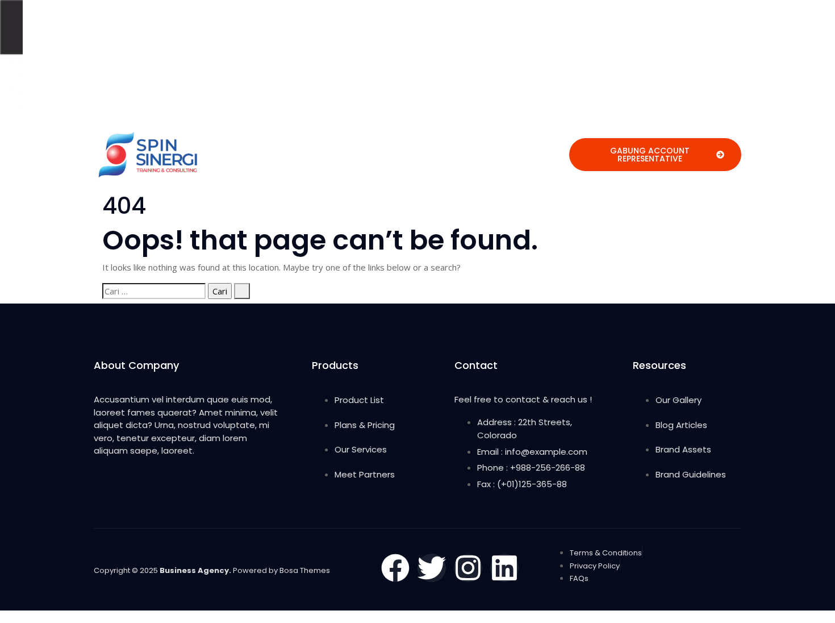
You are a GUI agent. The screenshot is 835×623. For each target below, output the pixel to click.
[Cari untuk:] (154, 291)
